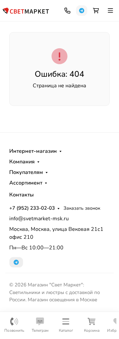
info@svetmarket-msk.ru (39, 218)
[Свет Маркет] (26, 10)
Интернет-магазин (33, 151)
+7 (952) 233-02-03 (32, 208)
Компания (22, 161)
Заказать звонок (81, 208)
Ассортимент (25, 183)
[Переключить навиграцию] (110, 10)
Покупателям (26, 172)
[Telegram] (81, 10)
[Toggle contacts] (67, 10)
